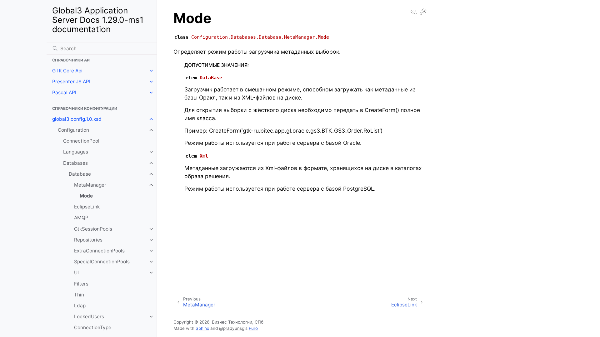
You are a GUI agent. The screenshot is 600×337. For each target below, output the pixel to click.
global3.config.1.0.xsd (77, 119)
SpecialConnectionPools (102, 262)
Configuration (73, 130)
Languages (75, 152)
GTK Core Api (67, 71)
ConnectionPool (81, 141)
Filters (81, 284)
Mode (86, 196)
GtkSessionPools (93, 229)
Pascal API (64, 92)
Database (80, 174)
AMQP (81, 218)
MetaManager (90, 185)
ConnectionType (92, 327)
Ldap (80, 306)
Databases (75, 163)
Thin (79, 295)
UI (76, 273)
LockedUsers (89, 317)
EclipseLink (87, 207)
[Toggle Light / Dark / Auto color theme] (423, 12)
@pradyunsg (231, 328)
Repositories (88, 240)
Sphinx (202, 328)
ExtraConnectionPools (99, 251)
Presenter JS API (71, 82)
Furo (253, 328)
